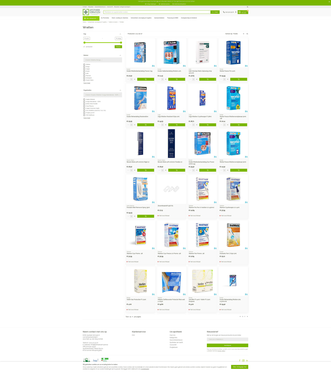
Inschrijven (227, 345)
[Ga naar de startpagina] (91, 12)
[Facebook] (239, 360)
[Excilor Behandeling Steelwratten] (140, 98)
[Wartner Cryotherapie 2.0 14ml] (233, 189)
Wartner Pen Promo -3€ (196, 253)
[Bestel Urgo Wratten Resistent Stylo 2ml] (176, 124)
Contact (85, 7)
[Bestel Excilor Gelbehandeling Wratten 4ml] (176, 79)
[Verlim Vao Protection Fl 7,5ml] (140, 281)
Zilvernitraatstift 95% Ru (165, 206)
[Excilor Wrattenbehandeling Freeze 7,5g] (140, 52)
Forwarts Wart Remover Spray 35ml (138, 207)
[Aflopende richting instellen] (247, 34)
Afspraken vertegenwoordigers (122, 7)
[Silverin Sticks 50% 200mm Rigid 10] (140, 143)
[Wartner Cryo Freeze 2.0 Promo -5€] (171, 235)
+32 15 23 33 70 (93, 343)
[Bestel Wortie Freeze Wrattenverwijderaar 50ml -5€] (238, 124)
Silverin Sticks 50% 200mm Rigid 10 (138, 162)
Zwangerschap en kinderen (189, 18)
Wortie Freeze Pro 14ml (227, 71)
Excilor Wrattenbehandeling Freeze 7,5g (139, 71)
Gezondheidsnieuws (100, 7)
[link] (240, 316)
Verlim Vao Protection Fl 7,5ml (136, 299)
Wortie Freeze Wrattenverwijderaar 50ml (233, 162)
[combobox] (157, 12)
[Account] (236, 12)
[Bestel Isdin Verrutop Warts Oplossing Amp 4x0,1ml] (207, 79)
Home (84, 22)
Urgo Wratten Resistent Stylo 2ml (168, 116)
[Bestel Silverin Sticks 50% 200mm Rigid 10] (145, 170)
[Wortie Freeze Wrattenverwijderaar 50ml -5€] (233, 98)
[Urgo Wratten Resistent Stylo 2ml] (171, 98)
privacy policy (221, 351)
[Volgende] (247, 316)
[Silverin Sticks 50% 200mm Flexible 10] (171, 143)
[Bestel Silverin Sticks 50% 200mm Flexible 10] (176, 170)
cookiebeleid (145, 369)
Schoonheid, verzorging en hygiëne (141, 18)
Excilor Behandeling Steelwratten (137, 116)
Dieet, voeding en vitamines (120, 18)
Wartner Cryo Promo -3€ (135, 253)
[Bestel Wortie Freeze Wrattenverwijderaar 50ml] (238, 170)
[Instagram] (243, 360)
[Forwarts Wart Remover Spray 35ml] (140, 189)
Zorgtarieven (174, 347)
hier (157, 1)
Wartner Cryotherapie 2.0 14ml (229, 207)
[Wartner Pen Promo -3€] (202, 235)
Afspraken (90, 7)
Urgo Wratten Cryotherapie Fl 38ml (200, 116)
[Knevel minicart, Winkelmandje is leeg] (239, 12)
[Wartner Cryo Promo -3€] (140, 235)
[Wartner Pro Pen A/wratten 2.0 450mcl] (202, 189)
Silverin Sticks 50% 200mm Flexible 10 (170, 162)
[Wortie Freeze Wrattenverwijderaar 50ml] (233, 143)
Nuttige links (173, 337)
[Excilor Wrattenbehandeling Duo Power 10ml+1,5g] (202, 143)
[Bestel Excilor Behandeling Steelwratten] (145, 124)
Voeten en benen (113, 22)
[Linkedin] (247, 360)
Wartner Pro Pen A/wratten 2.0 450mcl (201, 207)
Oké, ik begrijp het (239, 367)
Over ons (172, 335)
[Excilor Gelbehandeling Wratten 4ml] (171, 52)
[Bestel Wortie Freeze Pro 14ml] (238, 79)
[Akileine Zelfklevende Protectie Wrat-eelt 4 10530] (171, 281)
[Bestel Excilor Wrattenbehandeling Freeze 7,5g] (145, 79)
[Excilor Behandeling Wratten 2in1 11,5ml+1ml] (233, 281)
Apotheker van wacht (176, 342)
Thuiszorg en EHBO (172, 18)
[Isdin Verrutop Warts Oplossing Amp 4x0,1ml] (202, 52)
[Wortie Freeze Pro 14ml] (233, 52)
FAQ (133, 335)
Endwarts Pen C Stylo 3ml (228, 253)
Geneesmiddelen (159, 18)
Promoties (106, 18)
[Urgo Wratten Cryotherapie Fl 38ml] (202, 98)
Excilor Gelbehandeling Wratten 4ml (169, 71)
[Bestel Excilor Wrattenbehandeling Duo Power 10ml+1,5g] (207, 170)
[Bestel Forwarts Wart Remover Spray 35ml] (145, 216)
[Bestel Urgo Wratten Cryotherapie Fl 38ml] (207, 124)
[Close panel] (329, 1)
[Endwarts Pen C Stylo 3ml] (233, 235)
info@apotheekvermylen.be (99, 344)
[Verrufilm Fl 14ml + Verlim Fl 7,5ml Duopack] (202, 281)
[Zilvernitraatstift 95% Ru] (171, 189)
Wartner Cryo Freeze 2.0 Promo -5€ (169, 253)
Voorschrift (110, 7)
